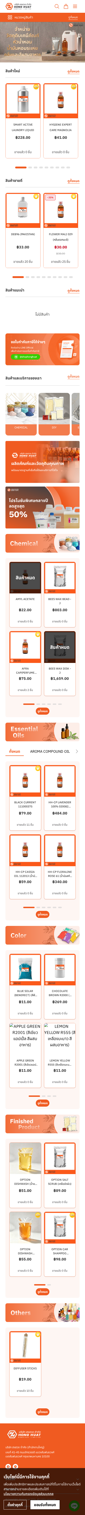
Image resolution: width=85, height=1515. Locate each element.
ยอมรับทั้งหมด (45, 1504)
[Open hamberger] (75, 6)
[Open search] (56, 6)
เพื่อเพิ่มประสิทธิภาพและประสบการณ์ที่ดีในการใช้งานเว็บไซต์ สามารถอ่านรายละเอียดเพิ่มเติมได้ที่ (42, 1489)
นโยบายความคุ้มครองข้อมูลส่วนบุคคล (28, 1494)
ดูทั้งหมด (73, 17)
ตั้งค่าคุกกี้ (15, 1504)
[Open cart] (65, 6)
